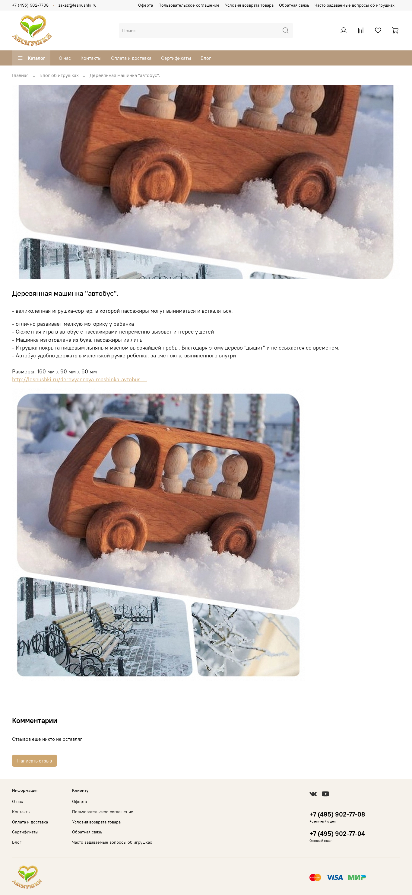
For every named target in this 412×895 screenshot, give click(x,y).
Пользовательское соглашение (189, 5)
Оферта (145, 5)
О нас (65, 58)
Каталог (36, 58)
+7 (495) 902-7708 (30, 5)
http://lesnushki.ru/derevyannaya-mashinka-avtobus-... (79, 379)
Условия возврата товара (249, 5)
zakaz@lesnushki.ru (78, 5)
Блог (206, 58)
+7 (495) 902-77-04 (337, 833)
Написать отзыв (34, 761)
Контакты (91, 58)
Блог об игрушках (59, 75)
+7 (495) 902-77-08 (337, 814)
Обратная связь (294, 5)
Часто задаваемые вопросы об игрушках (355, 5)
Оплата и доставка (131, 58)
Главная (20, 75)
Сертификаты (176, 58)
